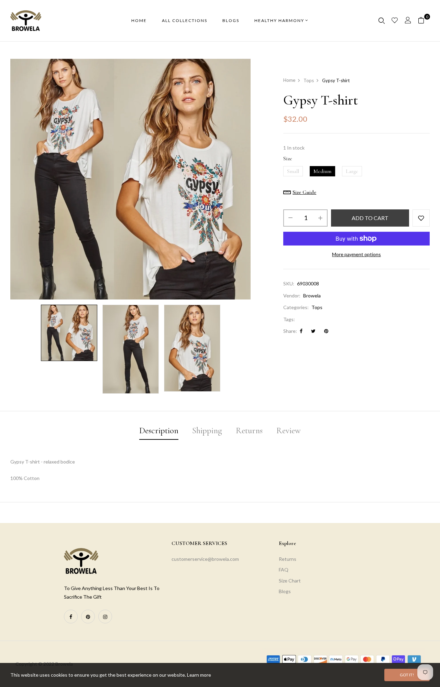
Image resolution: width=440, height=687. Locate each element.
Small (293, 171)
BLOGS (230, 20)
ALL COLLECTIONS (184, 20)
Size (287, 158)
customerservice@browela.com (205, 559)
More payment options (356, 254)
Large (352, 171)
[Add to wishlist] (421, 218)
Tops (316, 307)
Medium (322, 171)
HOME (139, 20)
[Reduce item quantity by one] (290, 218)
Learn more (199, 675)
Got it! (407, 674)
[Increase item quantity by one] (320, 218)
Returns (287, 559)
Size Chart (290, 581)
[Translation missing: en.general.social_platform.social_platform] (71, 616)
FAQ (283, 569)
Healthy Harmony (279, 20)
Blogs (285, 591)
